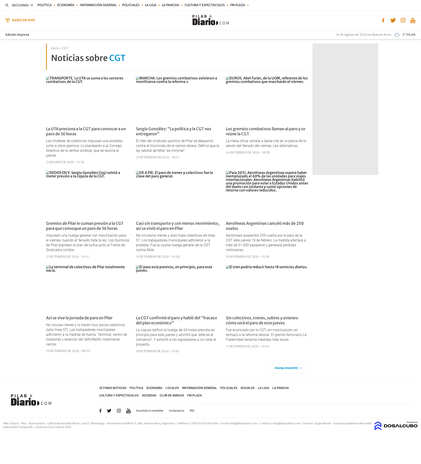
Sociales (248, 388)
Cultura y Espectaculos (205, 5)
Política (44, 5)
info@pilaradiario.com (287, 423)
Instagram (119, 411)
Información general (98, 5)
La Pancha (170, 5)
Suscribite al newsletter (149, 410)
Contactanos (176, 410)
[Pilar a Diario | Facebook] (383, 20)
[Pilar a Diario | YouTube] (413, 20)
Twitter (109, 410)
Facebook (100, 411)
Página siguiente (287, 368)
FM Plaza (237, 5)
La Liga (150, 5)
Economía (65, 5)
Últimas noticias (112, 388)
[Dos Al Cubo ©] (396, 429)
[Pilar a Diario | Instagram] (403, 20)
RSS (192, 410)
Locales (172, 388)
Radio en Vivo (23, 20)
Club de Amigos (172, 395)
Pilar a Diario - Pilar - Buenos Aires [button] (24, 423)
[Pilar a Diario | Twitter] (393, 20)
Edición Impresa (17, 35)
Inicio (55, 48)
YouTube (128, 411)
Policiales (130, 5)
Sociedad (149, 395)
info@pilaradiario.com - (244, 423)
